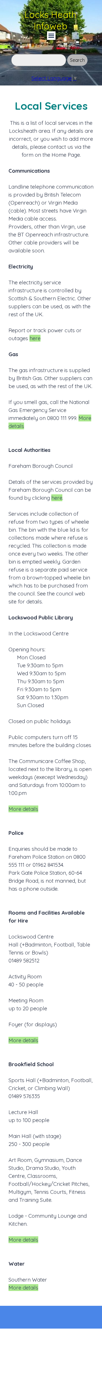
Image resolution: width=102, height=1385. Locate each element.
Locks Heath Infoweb (51, 20)
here (35, 338)
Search (77, 60)
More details (23, 808)
